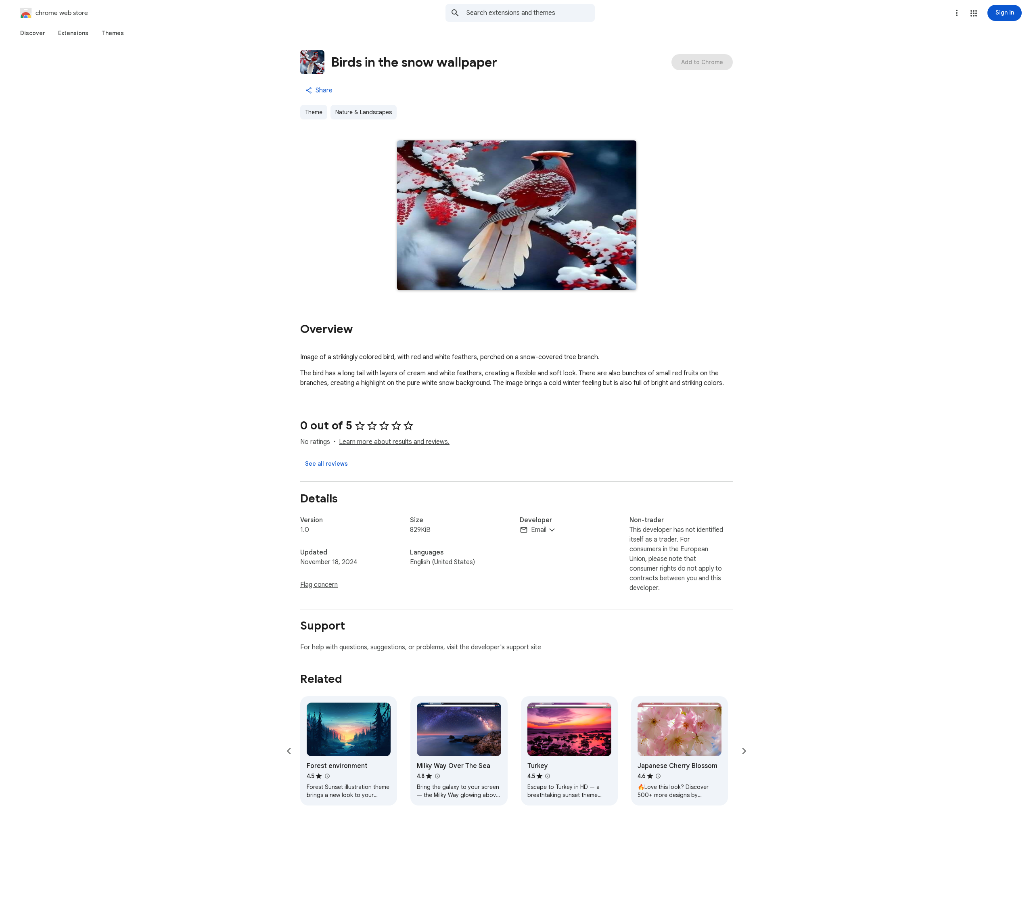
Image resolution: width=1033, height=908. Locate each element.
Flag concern (319, 585)
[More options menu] (957, 13)
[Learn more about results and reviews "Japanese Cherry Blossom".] (658, 776)
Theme (313, 112)
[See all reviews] (326, 463)
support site (523, 647)
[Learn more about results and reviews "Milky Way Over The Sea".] (437, 776)
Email (538, 530)
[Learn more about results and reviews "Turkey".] (547, 776)
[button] (974, 13)
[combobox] (530, 13)
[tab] (33, 33)
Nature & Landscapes (363, 112)
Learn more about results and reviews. (394, 442)
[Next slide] (744, 751)
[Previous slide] (289, 751)
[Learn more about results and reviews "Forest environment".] (327, 776)
